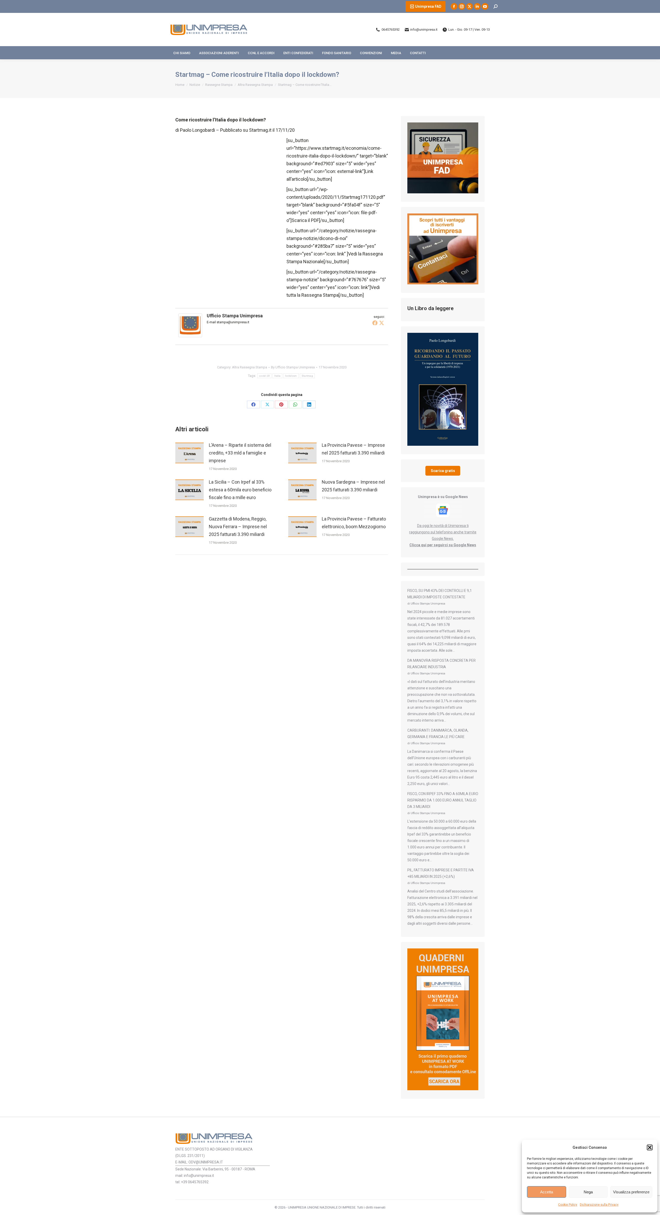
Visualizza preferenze (631, 1192)
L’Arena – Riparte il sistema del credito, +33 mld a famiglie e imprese (240, 452)
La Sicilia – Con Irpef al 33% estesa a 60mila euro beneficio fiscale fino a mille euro (240, 489)
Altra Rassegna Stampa (249, 367)
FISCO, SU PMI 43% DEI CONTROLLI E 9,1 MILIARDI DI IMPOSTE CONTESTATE (439, 594)
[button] (649, 1147)
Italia (277, 375)
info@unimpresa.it (424, 29)
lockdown (291, 375)
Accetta (546, 1192)
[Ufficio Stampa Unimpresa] (190, 335)
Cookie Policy (567, 1204)
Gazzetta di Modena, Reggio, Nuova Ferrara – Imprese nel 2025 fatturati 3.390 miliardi (238, 526)
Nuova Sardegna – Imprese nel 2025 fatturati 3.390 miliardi (353, 485)
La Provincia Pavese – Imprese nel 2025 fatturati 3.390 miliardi (353, 449)
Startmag (307, 375)
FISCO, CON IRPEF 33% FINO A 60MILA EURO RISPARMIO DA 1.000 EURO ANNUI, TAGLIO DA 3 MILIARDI (442, 800)
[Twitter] (381, 323)
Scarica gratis (443, 471)
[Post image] (189, 453)
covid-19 (264, 375)
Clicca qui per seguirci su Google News (442, 545)
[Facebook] (375, 323)
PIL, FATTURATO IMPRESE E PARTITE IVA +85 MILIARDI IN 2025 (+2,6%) (440, 873)
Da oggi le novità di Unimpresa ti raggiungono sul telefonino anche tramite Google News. (442, 532)
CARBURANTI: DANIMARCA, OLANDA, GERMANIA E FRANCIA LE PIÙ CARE (437, 733)
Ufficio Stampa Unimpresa (235, 315)
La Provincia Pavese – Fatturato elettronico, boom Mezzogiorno (354, 522)
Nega (588, 1192)
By (293, 367)
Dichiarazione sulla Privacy (599, 1204)
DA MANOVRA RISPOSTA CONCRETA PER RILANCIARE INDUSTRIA (441, 663)
